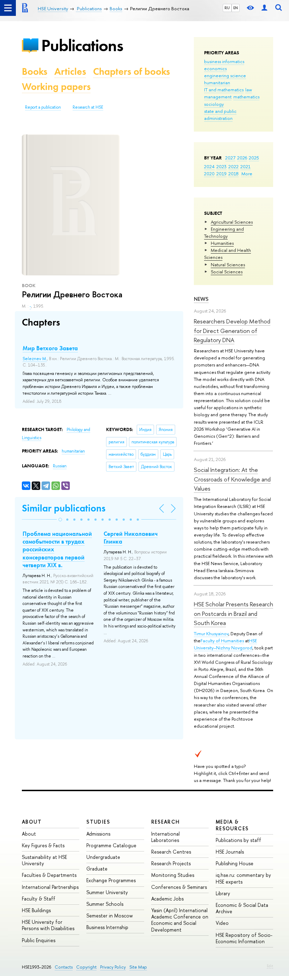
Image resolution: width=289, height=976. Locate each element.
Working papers (56, 86)
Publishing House (234, 863)
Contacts (64, 967)
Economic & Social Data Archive (242, 908)
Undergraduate (103, 857)
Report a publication (43, 107)
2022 (233, 166)
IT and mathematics (224, 89)
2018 (233, 173)
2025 (254, 157)
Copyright (86, 967)
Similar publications (63, 508)
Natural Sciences (228, 264)
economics (215, 68)
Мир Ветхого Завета (50, 348)
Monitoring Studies (172, 875)
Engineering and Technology (224, 232)
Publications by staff (238, 840)
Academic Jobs (167, 898)
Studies (98, 821)
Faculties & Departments (49, 875)
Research (165, 821)
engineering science (225, 75)
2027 (230, 157)
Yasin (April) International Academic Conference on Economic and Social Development (179, 920)
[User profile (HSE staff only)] (264, 8)
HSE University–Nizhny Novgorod (225, 644)
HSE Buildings (36, 910)
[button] (60, 519)
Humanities (222, 243)
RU (227, 7)
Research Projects (171, 863)
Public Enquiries (38, 940)
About (32, 821)
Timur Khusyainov (211, 633)
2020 (209, 173)
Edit (270, 965)
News (201, 299)
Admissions (98, 833)
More (246, 173)
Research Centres (171, 851)
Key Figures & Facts (43, 845)
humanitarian (217, 82)
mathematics (246, 96)
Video (222, 923)
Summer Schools (104, 904)
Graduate (96, 868)
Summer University (107, 892)
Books (34, 71)
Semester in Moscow (109, 915)
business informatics (224, 61)
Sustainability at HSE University (44, 860)
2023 (221, 166)
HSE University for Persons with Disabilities (48, 925)
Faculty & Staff (38, 898)
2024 (209, 166)
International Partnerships (50, 887)
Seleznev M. (35, 359)
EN (235, 7)
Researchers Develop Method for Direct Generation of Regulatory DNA (232, 330)
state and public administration (220, 114)
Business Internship (107, 927)
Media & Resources (232, 824)
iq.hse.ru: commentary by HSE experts (243, 878)
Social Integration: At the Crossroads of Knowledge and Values (232, 479)
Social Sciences (226, 271)
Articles (70, 71)
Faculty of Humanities (222, 640)
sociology (214, 104)
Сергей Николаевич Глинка (131, 537)
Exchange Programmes (111, 880)
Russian (60, 466)
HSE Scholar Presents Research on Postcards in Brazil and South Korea (233, 613)
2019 (221, 173)
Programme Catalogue (111, 845)
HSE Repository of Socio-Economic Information (244, 938)
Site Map (138, 967)
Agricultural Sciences (232, 222)
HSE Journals (230, 851)
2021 (245, 166)
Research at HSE (88, 107)
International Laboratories (165, 836)
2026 (242, 157)
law (248, 89)
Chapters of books (131, 71)
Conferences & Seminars (179, 887)
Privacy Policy (113, 967)
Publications (82, 45)
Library (223, 893)
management (218, 96)
